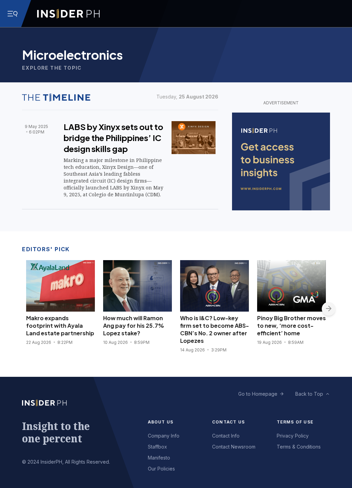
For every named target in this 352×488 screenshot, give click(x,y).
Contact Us (228, 422)
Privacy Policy (293, 436)
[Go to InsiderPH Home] (68, 14)
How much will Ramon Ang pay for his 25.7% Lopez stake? (133, 325)
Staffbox (157, 447)
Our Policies (161, 469)
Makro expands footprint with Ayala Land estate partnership (60, 325)
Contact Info (226, 436)
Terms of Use (295, 422)
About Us (161, 422)
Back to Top (309, 394)
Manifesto (159, 458)
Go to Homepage (257, 394)
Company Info (163, 436)
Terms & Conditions (299, 447)
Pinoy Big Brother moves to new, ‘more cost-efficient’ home (291, 325)
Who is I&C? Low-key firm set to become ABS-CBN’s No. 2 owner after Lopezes (214, 329)
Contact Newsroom (233, 447)
